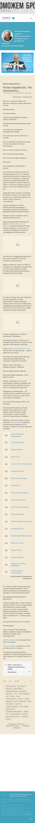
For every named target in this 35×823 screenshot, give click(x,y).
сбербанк (26, 711)
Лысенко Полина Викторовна (21, 464)
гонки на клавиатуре (24, 693)
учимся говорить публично (13, 716)
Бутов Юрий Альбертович (20, 507)
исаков (18, 696)
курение (27, 698)
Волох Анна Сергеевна (19, 478)
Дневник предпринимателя (11, 84)
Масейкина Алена (17, 528)
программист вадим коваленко (14, 711)
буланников (9, 688)
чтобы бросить (10, 703)
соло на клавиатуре (15, 714)
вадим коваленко (18, 688)
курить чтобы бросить (20, 701)
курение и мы (9, 701)
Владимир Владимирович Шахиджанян (20, 794)
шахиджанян (25, 716)
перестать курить (10, 709)
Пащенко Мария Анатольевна (21, 521)
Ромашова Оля (16, 550)
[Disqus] (17, 762)
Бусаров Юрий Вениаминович (21, 536)
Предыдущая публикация (16, 724)
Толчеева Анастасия (18, 500)
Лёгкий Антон (15, 485)
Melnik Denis (15, 457)
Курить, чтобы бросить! (17, 348)
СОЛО (11, 224)
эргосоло (8, 719)
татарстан (24, 714)
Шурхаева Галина (17, 543)
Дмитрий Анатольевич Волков (17, 796)
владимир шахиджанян (12, 691)
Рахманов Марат (17, 449)
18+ (33, 15)
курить (29, 701)
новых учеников (16, 422)
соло (7, 714)
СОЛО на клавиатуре (11, 640)
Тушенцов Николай (17, 442)
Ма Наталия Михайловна (19, 493)
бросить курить (21, 686)
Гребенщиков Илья (17, 514)
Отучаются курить (9, 646)
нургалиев (18, 703)
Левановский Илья (17, 471)
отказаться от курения (12, 706)
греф (7, 696)
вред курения (23, 691)
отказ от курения (23, 706)
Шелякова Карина (17, 557)
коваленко (20, 698)
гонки (15, 693)
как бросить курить (11, 698)
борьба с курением (11, 686)
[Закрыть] (33, 2)
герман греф (9, 693)
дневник (12, 696)
